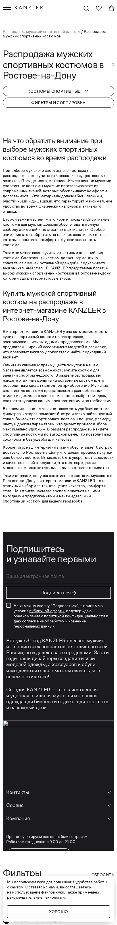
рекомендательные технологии (36, 897)
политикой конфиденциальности (74, 616)
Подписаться (58, 592)
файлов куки (52, 892)
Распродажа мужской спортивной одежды (42, 31)
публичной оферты (46, 611)
